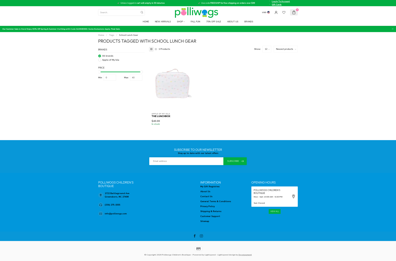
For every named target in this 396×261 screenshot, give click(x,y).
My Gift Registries (210, 186)
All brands (107, 56)
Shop (180, 21)
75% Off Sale (213, 21)
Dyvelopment (245, 254)
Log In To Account (281, 1)
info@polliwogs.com (116, 213)
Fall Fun (195, 21)
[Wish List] (283, 12)
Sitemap (204, 221)
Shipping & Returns (210, 211)
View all (274, 211)
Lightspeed (210, 254)
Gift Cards (277, 4)
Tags (111, 35)
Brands (248, 21)
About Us (232, 21)
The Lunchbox (161, 116)
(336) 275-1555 (112, 204)
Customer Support (210, 216)
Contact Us (206, 196)
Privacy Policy (207, 206)
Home (146, 21)
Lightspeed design (226, 254)
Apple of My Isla (110, 60)
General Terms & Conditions (215, 201)
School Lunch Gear (128, 35)
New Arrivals (163, 21)
